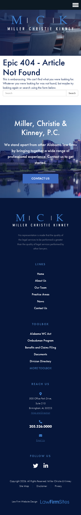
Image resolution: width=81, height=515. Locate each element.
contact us (40, 178)
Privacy (58, 486)
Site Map (24, 486)
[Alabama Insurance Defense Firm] (40, 23)
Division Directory (40, 361)
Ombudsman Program (40, 340)
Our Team (40, 288)
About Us (40, 281)
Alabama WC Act (40, 334)
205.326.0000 (40, 426)
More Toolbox (41, 368)
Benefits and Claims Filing (40, 347)
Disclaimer (42, 486)
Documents (40, 354)
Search (72, 93)
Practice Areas (40, 294)
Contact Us (40, 308)
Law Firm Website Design (24, 501)
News (40, 301)
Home (40, 274)
